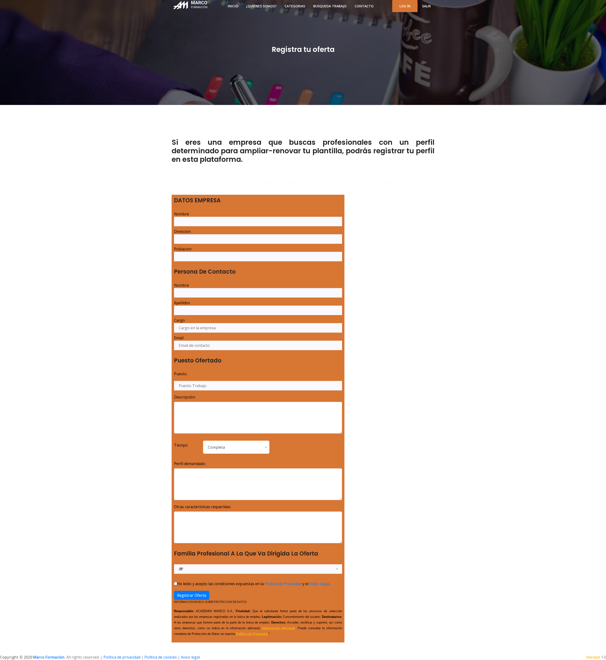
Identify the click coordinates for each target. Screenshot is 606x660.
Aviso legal (190, 657)
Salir (426, 6)
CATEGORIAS (295, 6)
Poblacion (183, 249)
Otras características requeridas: (202, 506)
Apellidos (182, 302)
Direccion (182, 231)
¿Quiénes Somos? (261, 6)
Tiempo (181, 445)
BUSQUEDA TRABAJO (330, 6)
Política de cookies (160, 657)
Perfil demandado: (190, 463)
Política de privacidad (121, 657)
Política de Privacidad (283, 583)
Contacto (364, 6)
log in (404, 6)
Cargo (179, 320)
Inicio (233, 6)
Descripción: (185, 397)
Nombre (181, 214)
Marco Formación (48, 657)
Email (178, 337)
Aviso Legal (319, 583)
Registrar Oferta (191, 595)
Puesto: (180, 373)
